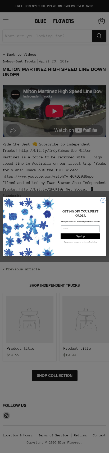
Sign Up (80, 236)
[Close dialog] (103, 200)
